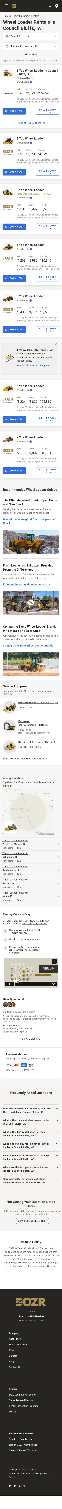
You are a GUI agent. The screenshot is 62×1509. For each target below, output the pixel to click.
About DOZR (15, 1339)
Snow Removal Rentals (21, 1400)
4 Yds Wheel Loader (30, 245)
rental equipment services (34, 923)
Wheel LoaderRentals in (15, 842)
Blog (11, 1361)
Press (12, 1350)
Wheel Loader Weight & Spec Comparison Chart (29, 521)
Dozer (36, 742)
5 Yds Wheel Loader (30, 296)
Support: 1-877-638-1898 (31, 1320)
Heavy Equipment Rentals (25, 16)
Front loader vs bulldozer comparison (26, 584)
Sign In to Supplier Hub (21, 1439)
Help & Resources (18, 1344)
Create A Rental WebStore (23, 1450)
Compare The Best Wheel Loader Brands (28, 645)
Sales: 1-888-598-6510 (31, 1316)
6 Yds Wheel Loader (30, 386)
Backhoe (38, 702)
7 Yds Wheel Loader (30, 437)
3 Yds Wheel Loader (30, 190)
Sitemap (13, 1477)
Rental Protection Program (23, 1406)
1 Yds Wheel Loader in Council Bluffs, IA (37, 72)
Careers (13, 1355)
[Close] (56, 344)
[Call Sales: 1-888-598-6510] (51, 5)
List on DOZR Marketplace (23, 1444)
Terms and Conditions (19, 1473)
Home (6, 16)
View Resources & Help (32, 1221)
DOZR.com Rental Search (22, 1394)
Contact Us (15, 1367)
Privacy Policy (40, 1473)
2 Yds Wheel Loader (30, 138)
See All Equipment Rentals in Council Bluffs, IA (25, 758)
